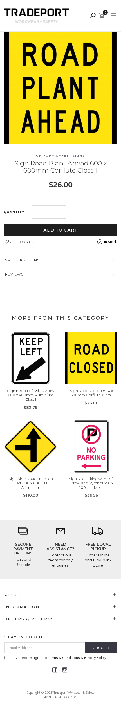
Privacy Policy (95, 657)
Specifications (22, 260)
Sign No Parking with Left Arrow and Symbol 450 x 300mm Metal (91, 483)
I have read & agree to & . (58, 657)
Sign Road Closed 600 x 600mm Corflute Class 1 (91, 392)
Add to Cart (60, 230)
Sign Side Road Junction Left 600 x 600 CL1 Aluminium (30, 483)
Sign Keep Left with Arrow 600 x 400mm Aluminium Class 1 (30, 395)
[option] (60, 88)
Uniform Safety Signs (60, 155)
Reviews (14, 274)
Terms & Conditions (64, 657)
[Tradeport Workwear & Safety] (37, 15)
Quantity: (15, 212)
